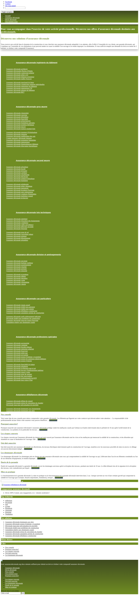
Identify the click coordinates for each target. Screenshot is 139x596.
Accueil (8, 16)
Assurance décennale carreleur (16, 173)
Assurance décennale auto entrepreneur (19, 192)
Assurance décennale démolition (17, 117)
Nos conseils (9, 547)
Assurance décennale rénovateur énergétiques (21, 146)
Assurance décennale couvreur (16, 115)
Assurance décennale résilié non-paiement (20, 307)
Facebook (8, 2)
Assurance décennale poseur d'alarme (19, 361)
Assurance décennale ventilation (17, 223)
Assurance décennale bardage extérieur (19, 263)
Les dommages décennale (14, 555)
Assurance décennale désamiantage (18, 238)
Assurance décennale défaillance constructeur (21, 311)
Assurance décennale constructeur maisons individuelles (25, 84)
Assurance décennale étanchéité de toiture (20, 364)
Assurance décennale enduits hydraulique (20, 179)
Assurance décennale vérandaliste (17, 282)
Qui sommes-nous (11, 22)
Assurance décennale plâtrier (16, 276)
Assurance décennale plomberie (17, 366)
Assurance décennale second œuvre (33, 160)
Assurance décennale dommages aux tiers (20, 411)
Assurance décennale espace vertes (18, 372)
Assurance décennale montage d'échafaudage (21, 132)
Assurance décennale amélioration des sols (20, 136)
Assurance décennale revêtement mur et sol (21, 368)
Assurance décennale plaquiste (16, 271)
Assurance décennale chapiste (16, 267)
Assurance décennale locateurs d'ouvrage (20, 190)
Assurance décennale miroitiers (16, 278)
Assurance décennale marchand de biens (20, 82)
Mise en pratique (11, 587)
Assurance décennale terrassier (16, 171)
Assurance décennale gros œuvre (31, 107)
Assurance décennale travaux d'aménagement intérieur (24, 370)
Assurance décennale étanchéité (17, 119)
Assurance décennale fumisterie (17, 181)
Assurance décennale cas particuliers (33, 299)
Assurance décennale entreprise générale (20, 349)
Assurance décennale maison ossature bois (20, 129)
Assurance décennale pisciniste (16, 261)
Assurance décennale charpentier (17, 113)
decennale (8, 502)
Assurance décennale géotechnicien (18, 121)
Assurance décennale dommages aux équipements (23, 409)
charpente (8, 510)
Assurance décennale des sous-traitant (19, 376)
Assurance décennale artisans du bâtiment (20, 90)
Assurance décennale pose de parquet (19, 374)
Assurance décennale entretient (16, 219)
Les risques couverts (12, 551)
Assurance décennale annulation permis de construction (25, 313)
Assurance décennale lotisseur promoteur (20, 77)
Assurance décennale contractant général (20, 73)
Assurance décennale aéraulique (17, 167)
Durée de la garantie (12, 585)
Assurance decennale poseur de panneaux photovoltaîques (26, 359)
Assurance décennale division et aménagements (38, 255)
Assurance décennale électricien (17, 177)
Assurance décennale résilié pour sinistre (20, 309)
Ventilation (9, 514)
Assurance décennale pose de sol (17, 232)
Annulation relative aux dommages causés (20, 322)
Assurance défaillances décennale (32, 395)
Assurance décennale (12, 18)
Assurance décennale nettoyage (17, 353)
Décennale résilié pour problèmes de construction (23, 318)
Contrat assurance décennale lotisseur (19, 138)
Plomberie (8, 508)
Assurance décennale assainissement (18, 265)
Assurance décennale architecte (17, 69)
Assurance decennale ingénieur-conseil (19, 196)
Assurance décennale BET (15, 92)
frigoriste (8, 512)
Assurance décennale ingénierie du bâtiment (36, 63)
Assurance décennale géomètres (17, 240)
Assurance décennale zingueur (16, 134)
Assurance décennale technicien (17, 198)
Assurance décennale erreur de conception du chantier (24, 403)
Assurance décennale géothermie (17, 184)
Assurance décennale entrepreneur (18, 142)
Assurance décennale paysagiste (17, 355)
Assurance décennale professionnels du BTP (21, 378)
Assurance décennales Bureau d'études (19, 71)
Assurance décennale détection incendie (19, 227)
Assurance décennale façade (16, 169)
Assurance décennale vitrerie (16, 284)
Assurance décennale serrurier (16, 269)
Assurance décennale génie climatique (19, 186)
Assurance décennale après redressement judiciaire (23, 316)
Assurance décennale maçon (16, 127)
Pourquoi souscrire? (12, 549)
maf (6, 504)
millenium (8, 500)
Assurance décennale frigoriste (16, 229)
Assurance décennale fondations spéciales (20, 123)
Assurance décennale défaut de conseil (19, 401)
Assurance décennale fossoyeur (17, 351)
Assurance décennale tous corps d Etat (19, 380)
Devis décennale (11, 20)
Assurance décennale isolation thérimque (20, 125)
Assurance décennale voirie (15, 280)
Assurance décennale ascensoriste (17, 343)
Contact (8, 4)
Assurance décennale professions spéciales (36, 337)
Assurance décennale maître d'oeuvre (19, 79)
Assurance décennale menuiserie (17, 188)
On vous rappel (10, 6)
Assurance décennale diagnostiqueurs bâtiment (22, 144)
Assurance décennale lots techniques (33, 212)
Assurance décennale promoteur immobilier (21, 140)
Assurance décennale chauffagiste (17, 175)
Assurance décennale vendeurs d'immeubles (21, 194)
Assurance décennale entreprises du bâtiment (21, 86)
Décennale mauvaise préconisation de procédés (22, 405)
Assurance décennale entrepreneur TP (19, 88)
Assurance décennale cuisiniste (16, 345)
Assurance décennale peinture (16, 236)
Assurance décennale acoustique (17, 274)
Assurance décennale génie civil (17, 75)
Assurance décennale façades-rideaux (19, 347)
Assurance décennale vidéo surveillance (19, 225)
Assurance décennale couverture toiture (19, 234)
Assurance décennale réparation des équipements (23, 221)
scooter (7, 506)
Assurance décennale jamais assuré (18, 305)
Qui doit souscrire (11, 553)
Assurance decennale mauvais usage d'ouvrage (22, 320)
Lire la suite (53, 420)
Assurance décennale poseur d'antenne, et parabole (23, 357)
